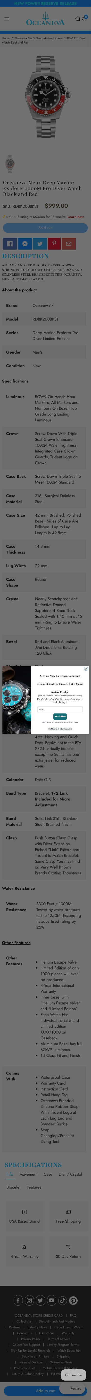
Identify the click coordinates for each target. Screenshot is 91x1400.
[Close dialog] (86, 669)
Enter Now (60, 717)
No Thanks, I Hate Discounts (60, 729)
